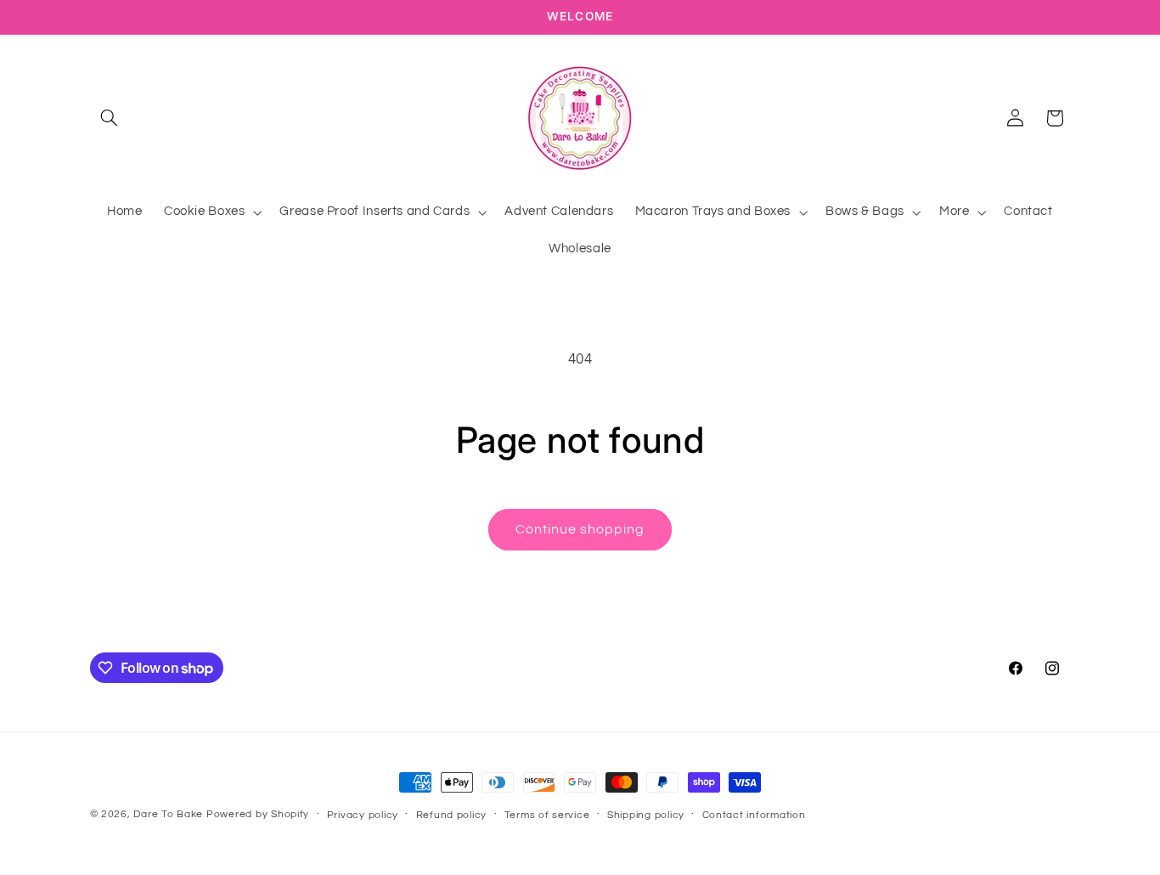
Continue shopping (580, 529)
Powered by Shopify (257, 814)
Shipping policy (645, 815)
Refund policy (451, 815)
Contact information (754, 815)
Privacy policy (362, 815)
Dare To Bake (168, 814)
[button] (109, 118)
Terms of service (547, 815)
